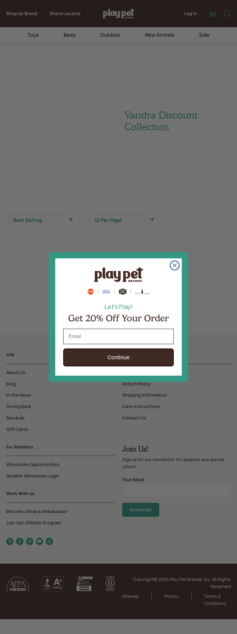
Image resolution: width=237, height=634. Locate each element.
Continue (118, 357)
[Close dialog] (174, 265)
